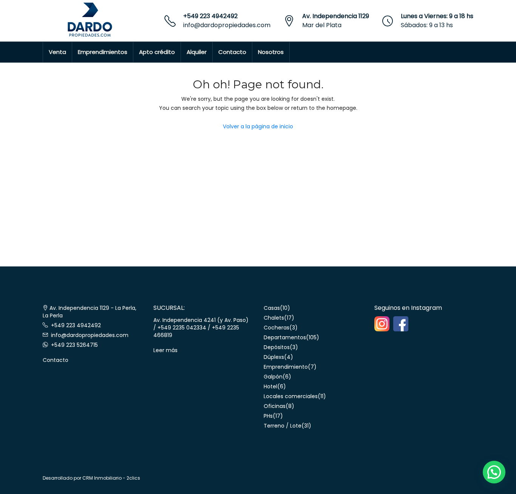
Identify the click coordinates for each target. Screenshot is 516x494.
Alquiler (197, 52)
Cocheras (276, 327)
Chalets (274, 318)
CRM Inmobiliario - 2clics (111, 478)
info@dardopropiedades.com (226, 25)
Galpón (273, 376)
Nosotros (271, 52)
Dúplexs (274, 357)
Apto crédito (157, 52)
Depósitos (277, 347)
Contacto (232, 52)
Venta (57, 52)
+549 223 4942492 (210, 16)
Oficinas (275, 406)
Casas (272, 308)
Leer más (165, 350)
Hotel (270, 386)
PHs (268, 416)
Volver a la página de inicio (258, 126)
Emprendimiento (286, 367)
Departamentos (285, 337)
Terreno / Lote (282, 425)
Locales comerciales (291, 396)
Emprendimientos (102, 52)
